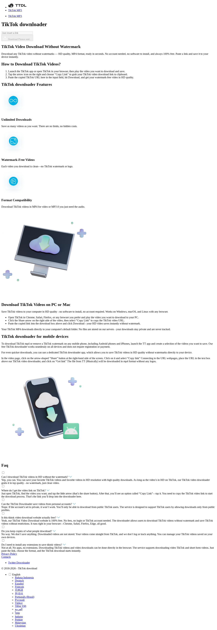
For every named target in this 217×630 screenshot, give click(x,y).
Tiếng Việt (20, 606)
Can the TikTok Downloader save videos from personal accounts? (37, 504)
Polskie (19, 619)
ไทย (17, 613)
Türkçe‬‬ (19, 603)
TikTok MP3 (15, 10)
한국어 (19, 593)
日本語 (19, 589)
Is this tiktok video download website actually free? (29, 517)
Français (19, 586)
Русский (20, 599)
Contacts (6, 556)
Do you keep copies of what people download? (27, 531)
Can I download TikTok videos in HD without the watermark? (35, 476)
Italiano (19, 616)
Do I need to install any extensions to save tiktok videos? (32, 544)
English (16, 574)
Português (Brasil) (24, 596)
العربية (18, 609)
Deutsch (19, 580)
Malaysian (20, 622)
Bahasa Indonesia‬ (24, 577)
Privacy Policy (9, 553)
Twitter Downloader (19, 562)
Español (19, 583)
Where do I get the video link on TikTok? (23, 490)
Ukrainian (20, 625)
